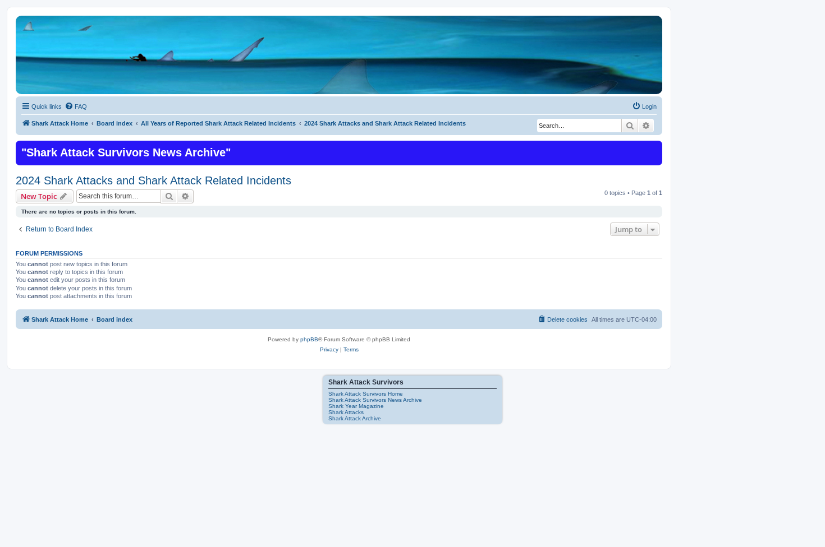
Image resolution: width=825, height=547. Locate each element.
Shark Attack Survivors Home (365, 394)
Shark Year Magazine (356, 406)
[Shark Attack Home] (339, 61)
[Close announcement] (653, 148)
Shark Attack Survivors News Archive (375, 400)
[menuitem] (76, 106)
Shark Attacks (346, 412)
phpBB (309, 339)
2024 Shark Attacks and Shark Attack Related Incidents (153, 180)
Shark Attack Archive (354, 418)
